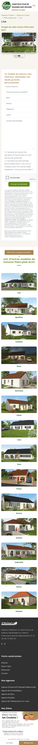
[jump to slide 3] (22, 56)
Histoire (4, 663)
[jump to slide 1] (15, 56)
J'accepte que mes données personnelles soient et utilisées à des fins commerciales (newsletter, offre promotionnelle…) (19, 165)
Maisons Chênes (7, 15)
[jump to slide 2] (19, 56)
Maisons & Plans (23, 15)
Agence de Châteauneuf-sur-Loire (15, 701)
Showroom (5, 670)
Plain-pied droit (10, 18)
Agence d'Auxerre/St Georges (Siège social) (18, 687)
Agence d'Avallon (8, 697)
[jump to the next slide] (34, 43)
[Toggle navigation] (34, 6)
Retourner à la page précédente (19, 252)
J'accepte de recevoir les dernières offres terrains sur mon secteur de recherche (18, 155)
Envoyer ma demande (19, 184)
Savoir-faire (6, 666)
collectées (25, 163)
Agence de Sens (7, 694)
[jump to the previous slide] (3, 43)
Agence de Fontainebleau (11, 690)
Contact (4, 673)
